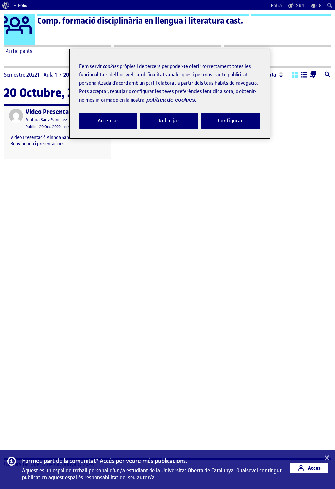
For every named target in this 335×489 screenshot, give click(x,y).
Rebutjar (169, 120)
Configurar (230, 120)
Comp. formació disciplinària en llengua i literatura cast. (140, 20)
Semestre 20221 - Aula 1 (30, 74)
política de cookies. (171, 100)
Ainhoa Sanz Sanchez (46, 120)
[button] (295, 75)
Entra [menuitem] (276, 5)
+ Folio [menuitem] (20, 5)
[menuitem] (5, 5)
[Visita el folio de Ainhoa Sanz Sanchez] (16, 116)
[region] (169, 94)
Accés (314, 467)
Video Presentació (51, 112)
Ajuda (231, 51)
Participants (18, 51)
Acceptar (108, 120)
